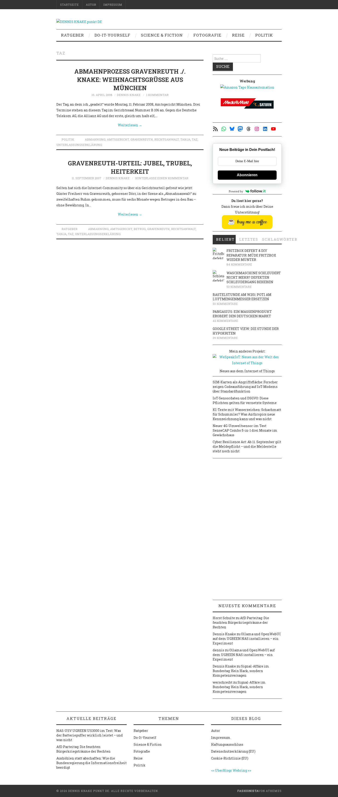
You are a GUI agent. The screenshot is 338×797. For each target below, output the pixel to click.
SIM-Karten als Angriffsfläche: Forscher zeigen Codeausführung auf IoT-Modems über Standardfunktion (245, 386)
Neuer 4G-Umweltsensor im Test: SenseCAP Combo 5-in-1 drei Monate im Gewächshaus (245, 430)
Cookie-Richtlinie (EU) (229, 758)
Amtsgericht (118, 139)
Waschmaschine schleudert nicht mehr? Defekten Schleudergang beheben (253, 277)
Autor (91, 4)
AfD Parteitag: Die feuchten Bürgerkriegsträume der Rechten (241, 622)
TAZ (195, 139)
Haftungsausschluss (227, 744)
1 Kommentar (157, 95)
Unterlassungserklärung (79, 145)
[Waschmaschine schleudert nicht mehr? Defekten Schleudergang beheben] (218, 276)
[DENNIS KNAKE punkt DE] (79, 21)
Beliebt (225, 239)
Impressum (112, 4)
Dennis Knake (128, 95)
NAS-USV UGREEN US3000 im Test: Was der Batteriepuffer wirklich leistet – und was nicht (89, 735)
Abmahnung (95, 139)
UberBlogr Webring (231, 770)
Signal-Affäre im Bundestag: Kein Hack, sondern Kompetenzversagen (241, 671)
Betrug (140, 229)
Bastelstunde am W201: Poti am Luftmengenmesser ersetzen (242, 296)
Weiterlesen (130, 125)
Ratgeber (72, 35)
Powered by (236, 191)
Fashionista (247, 791)
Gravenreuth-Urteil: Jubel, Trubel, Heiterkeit (130, 167)
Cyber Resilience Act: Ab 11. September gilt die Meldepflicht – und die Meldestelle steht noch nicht (247, 446)
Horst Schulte (224, 618)
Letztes (248, 239)
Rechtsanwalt (166, 139)
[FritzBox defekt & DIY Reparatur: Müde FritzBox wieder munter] (218, 253)
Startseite (69, 4)
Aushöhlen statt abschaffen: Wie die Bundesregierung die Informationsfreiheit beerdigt (91, 763)
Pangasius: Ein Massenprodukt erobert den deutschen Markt (242, 313)
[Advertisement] (247, 531)
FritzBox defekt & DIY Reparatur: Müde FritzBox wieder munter (251, 255)
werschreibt (222, 682)
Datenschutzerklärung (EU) (233, 751)
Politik (264, 35)
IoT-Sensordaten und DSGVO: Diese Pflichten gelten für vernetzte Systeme (245, 400)
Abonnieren (247, 175)
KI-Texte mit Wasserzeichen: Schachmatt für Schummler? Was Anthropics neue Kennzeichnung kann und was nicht (247, 414)
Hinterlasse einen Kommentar (161, 178)
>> (249, 770)
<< (212, 770)
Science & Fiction (162, 35)
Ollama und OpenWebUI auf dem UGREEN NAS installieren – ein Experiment (247, 638)
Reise (238, 35)
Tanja (185, 139)
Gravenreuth (141, 139)
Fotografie (207, 35)
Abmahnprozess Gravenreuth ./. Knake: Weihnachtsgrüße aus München (130, 79)
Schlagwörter (272, 239)
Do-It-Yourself (112, 35)
